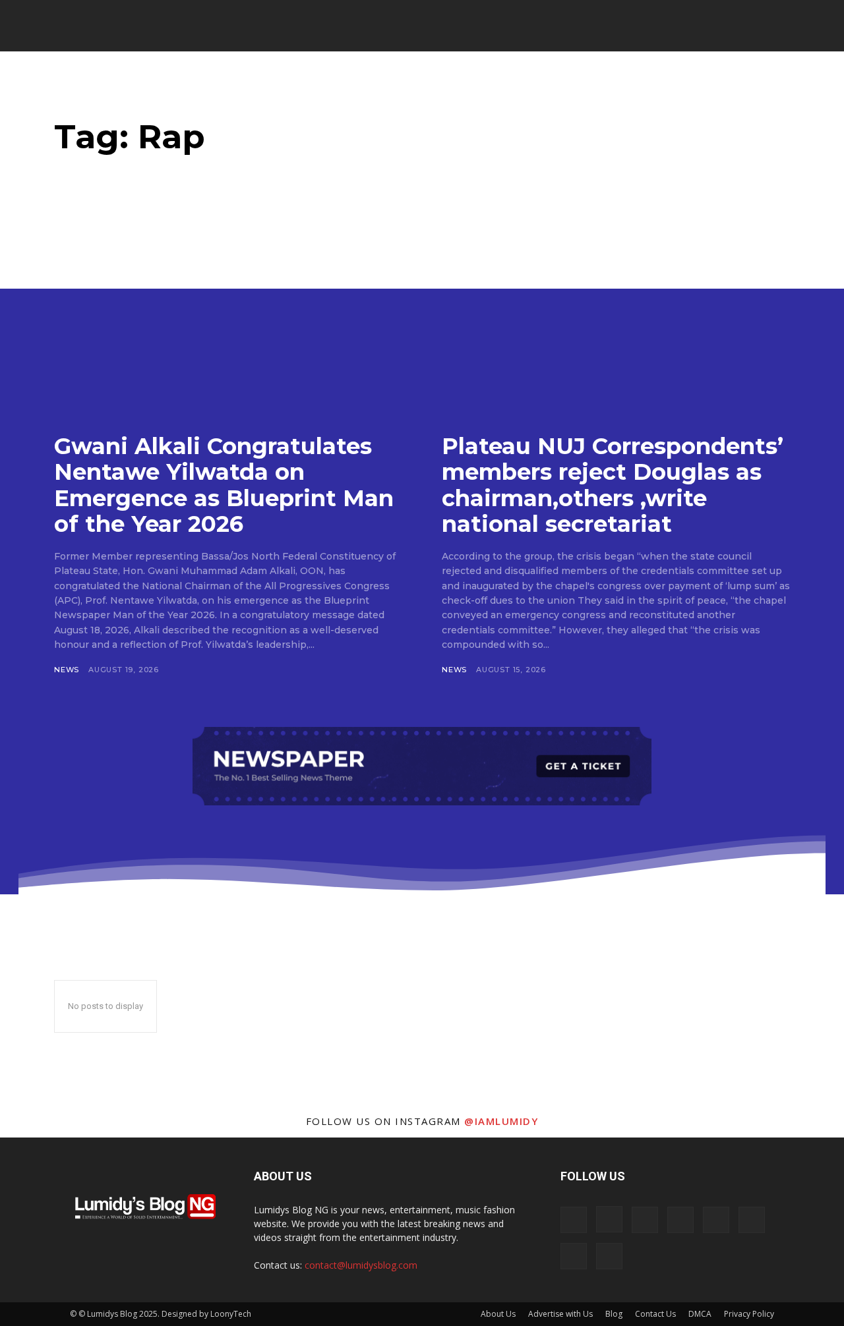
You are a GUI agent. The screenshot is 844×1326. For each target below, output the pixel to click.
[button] (755, 26)
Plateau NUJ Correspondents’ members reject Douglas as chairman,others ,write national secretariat (612, 484)
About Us (498, 1313)
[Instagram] (609, 1219)
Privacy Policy (749, 1313)
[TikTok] (680, 1220)
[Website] (573, 1256)
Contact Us (655, 1313)
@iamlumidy (501, 1121)
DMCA (699, 1313)
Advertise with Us (560, 1313)
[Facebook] (573, 1220)
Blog (613, 1313)
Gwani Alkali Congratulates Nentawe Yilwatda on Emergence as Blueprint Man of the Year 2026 (224, 484)
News (66, 669)
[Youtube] (609, 1256)
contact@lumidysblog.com (361, 1265)
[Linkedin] (645, 1220)
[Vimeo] (751, 1220)
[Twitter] (716, 1220)
